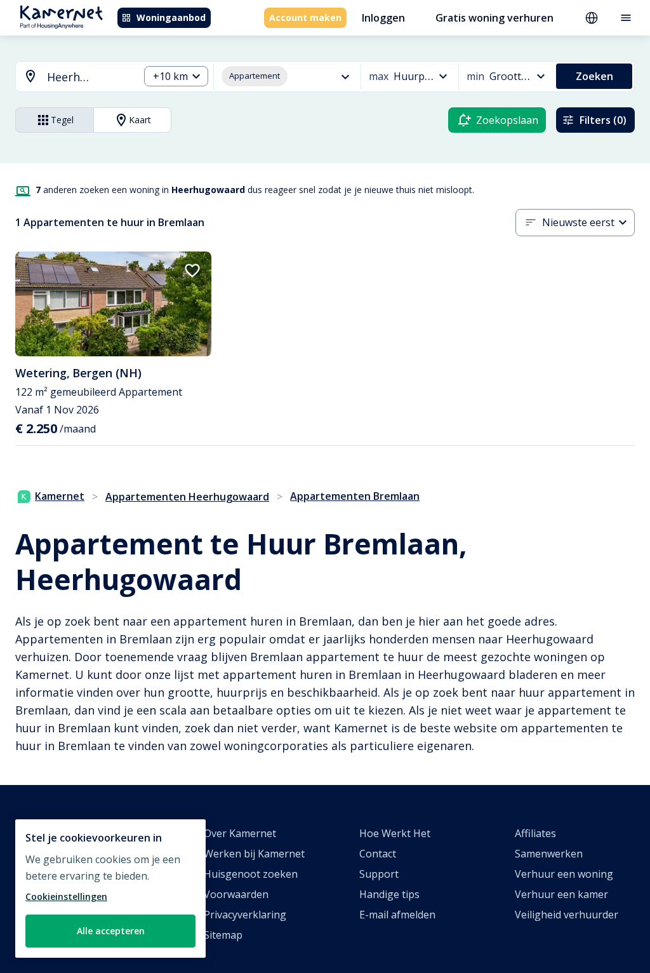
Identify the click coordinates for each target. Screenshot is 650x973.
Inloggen (383, 18)
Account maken (305, 17)
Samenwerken (549, 854)
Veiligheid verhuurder (566, 915)
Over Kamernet (240, 833)
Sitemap (223, 935)
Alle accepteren (111, 931)
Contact (377, 854)
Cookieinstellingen (66, 896)
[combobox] (70, 77)
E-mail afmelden (397, 915)
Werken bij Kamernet (254, 854)
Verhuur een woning (564, 874)
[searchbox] (88, 77)
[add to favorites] (192, 270)
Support (379, 874)
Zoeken (594, 76)
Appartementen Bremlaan (355, 496)
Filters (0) (603, 120)
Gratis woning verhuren (494, 18)
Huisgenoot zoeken (251, 874)
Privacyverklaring (245, 915)
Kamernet (59, 496)
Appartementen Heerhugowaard (187, 497)
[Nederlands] (591, 18)
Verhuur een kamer (561, 894)
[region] (110, 888)
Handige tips (389, 894)
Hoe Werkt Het (394, 833)
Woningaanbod (171, 17)
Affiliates (535, 833)
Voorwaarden (236, 894)
